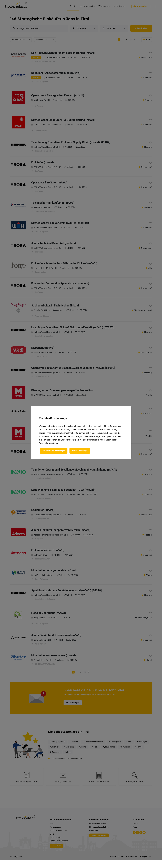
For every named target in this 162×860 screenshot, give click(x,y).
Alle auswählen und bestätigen (54, 451)
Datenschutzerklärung (48, 443)
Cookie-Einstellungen (79, 451)
